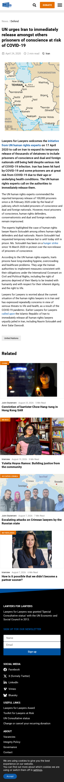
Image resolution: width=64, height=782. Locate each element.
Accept (10, 776)
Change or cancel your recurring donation (26, 723)
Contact (7, 752)
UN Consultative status (16, 718)
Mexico (5, 420)
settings (37, 769)
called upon (8, 313)
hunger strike (50, 243)
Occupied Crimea (10, 476)
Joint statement (9, 403)
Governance (10, 747)
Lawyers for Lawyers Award (19, 708)
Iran (48, 53)
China (5, 363)
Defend (15, 21)
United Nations (11, 338)
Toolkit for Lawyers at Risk (18, 713)
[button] (34, 5)
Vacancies (9, 736)
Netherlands (8, 533)
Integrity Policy (11, 742)
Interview (6, 459)
